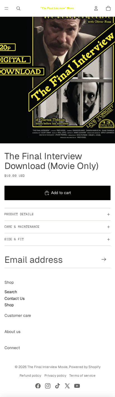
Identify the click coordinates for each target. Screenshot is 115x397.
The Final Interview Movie (47, 367)
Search (10, 291)
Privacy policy (55, 375)
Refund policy (30, 375)
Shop (9, 304)
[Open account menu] (96, 8)
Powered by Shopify (84, 367)
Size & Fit (14, 239)
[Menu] (6, 8)
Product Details (19, 214)
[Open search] (18, 8)
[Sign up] (104, 259)
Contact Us (14, 298)
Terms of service (82, 375)
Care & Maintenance (22, 227)
